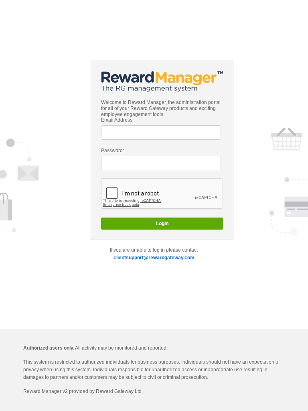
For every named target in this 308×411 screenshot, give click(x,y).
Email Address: (117, 120)
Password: (112, 150)
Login (162, 223)
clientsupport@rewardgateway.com (154, 257)
